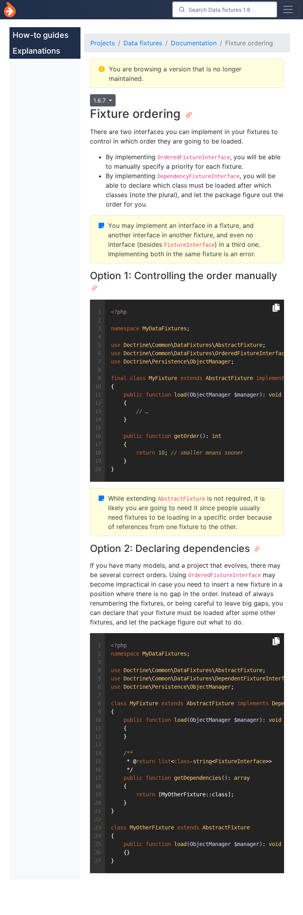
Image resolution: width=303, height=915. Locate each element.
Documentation (194, 43)
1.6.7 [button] (100, 100)
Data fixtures (142, 43)
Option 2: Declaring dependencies (171, 548)
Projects (102, 43)
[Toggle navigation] (288, 9)
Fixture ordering (137, 113)
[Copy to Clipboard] (276, 308)
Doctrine (10, 9)
